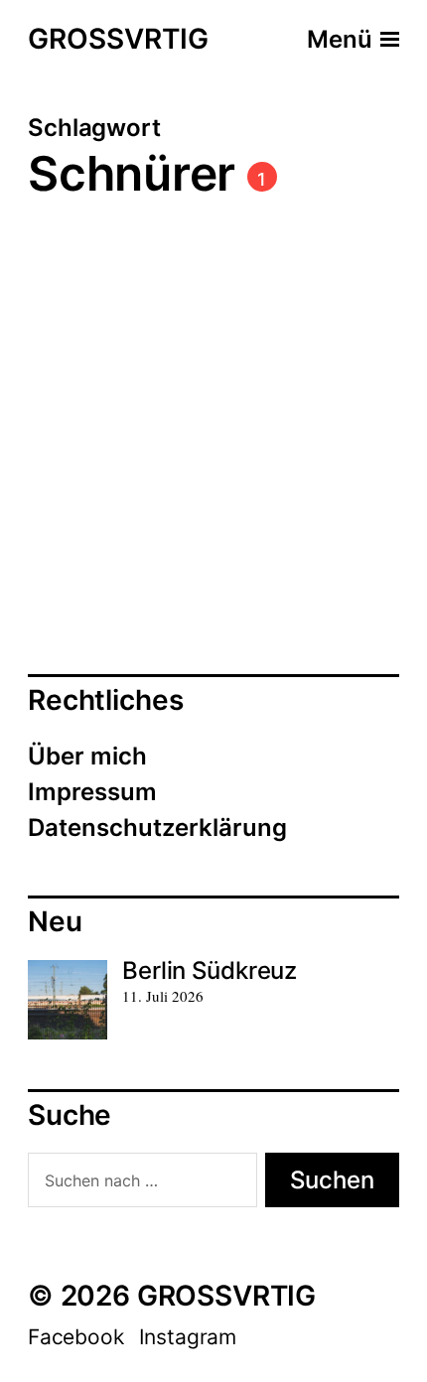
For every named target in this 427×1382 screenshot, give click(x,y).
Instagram (187, 1336)
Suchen (332, 1180)
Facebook (76, 1336)
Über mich (87, 756)
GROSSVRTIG (118, 40)
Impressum (92, 791)
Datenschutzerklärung (157, 827)
